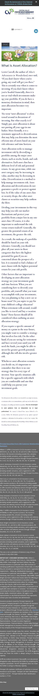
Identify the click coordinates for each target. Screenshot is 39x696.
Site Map (3, 682)
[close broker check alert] (36, 2)
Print (6, 44)
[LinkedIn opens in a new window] (36, 32)
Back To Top (30, 688)
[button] (30, 18)
